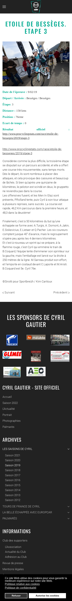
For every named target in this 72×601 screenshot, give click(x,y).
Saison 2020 (12, 460)
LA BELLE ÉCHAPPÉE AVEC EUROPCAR (27, 512)
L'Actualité (9, 408)
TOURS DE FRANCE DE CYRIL (21, 506)
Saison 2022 (10, 403)
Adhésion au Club (16, 557)
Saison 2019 (12, 465)
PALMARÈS (10, 518)
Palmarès (8, 426)
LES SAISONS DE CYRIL (17, 449)
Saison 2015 (12, 485)
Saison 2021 (12, 455)
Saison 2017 (12, 475)
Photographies (12, 420)
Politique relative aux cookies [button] (22, 584)
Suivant (9, 292)
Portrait (7, 415)
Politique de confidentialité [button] (20, 587)
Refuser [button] (16, 595)
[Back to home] (36, 6)
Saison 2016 (12, 480)
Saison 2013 (12, 495)
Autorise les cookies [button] (47, 595)
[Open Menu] (4, 6)
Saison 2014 (12, 490)
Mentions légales (13, 569)
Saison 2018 (12, 470)
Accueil (7, 396)
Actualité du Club (15, 551)
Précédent (60, 292)
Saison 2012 (12, 500)
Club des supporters (15, 540)
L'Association (13, 547)
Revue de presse (13, 563)
